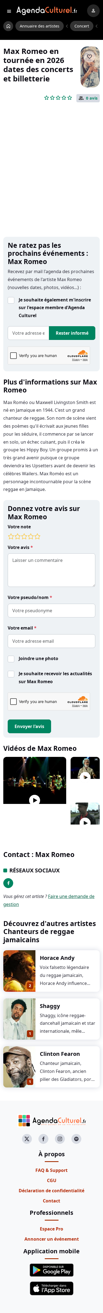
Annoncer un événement (51, 1239)
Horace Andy (57, 958)
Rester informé (72, 333)
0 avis (92, 98)
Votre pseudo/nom (29, 597)
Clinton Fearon (60, 1053)
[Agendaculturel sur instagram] (60, 1139)
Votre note (19, 527)
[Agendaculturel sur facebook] (43, 1139)
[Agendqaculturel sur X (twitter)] (27, 1139)
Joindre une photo (38, 658)
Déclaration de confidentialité (51, 1191)
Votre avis (19, 547)
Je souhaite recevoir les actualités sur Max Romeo (55, 678)
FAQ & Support (51, 1170)
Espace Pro (51, 1229)
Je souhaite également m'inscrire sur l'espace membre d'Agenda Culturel (55, 308)
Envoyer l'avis (29, 726)
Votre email (21, 628)
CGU (51, 1180)
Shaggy (50, 1006)
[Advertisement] (51, 178)
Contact (51, 1201)
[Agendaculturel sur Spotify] (76, 1139)
